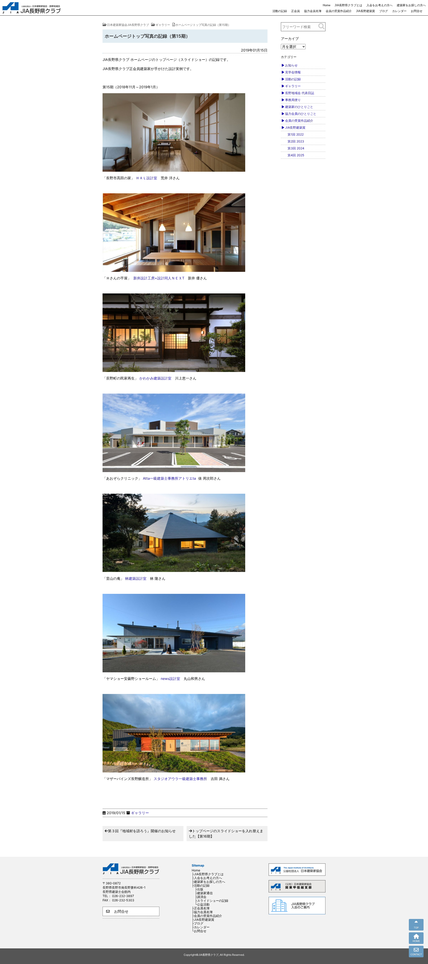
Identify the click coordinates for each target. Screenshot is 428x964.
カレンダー (399, 11)
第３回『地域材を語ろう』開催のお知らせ (142, 831)
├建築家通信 (204, 893)
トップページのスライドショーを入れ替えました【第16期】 (226, 833)
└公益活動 (202, 904)
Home (326, 5)
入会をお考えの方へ (379, 5)
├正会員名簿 (201, 908)
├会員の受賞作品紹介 (207, 916)
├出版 (199, 889)
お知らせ (291, 65)
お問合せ (416, 11)
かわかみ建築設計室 (155, 378)
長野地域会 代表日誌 (299, 93)
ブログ (383, 11)
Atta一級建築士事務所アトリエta (169, 478)
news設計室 (170, 678)
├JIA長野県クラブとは (208, 874)
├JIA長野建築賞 (203, 919)
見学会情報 (293, 72)
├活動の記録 (201, 885)
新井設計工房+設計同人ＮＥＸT (158, 278)
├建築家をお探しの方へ (208, 881)
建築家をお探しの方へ (411, 5)
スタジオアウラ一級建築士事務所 (180, 778)
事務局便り (293, 100)
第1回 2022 (296, 134)
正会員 (295, 11)
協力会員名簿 (312, 11)
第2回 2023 (296, 141)
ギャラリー (140, 813)
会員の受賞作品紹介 (339, 11)
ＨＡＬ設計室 (146, 178)
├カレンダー (201, 927)
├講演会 (200, 897)
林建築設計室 (135, 578)
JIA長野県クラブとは (348, 5)
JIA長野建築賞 (365, 11)
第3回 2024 (296, 148)
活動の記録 (279, 11)
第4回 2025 (296, 155)
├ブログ (197, 923)
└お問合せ (199, 931)
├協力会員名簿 (202, 912)
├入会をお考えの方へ (207, 878)
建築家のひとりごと (299, 107)
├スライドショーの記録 (211, 900)
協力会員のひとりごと (300, 114)
